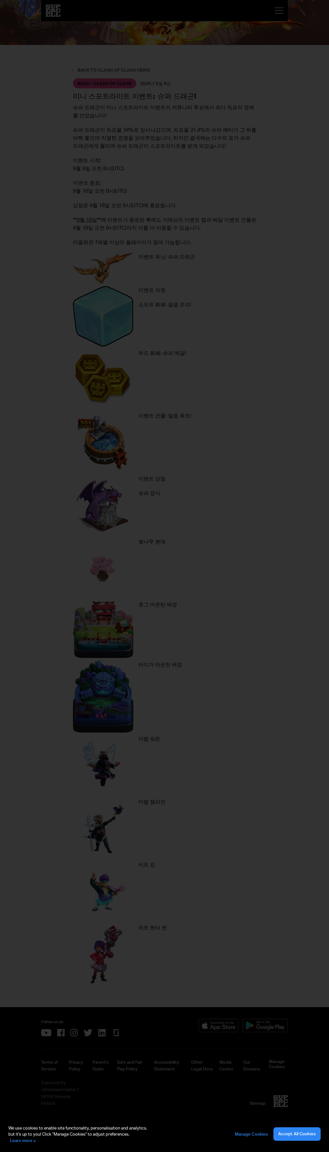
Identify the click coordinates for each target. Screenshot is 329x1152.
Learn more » (23, 1140)
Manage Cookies (251, 1134)
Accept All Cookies (297, 1133)
